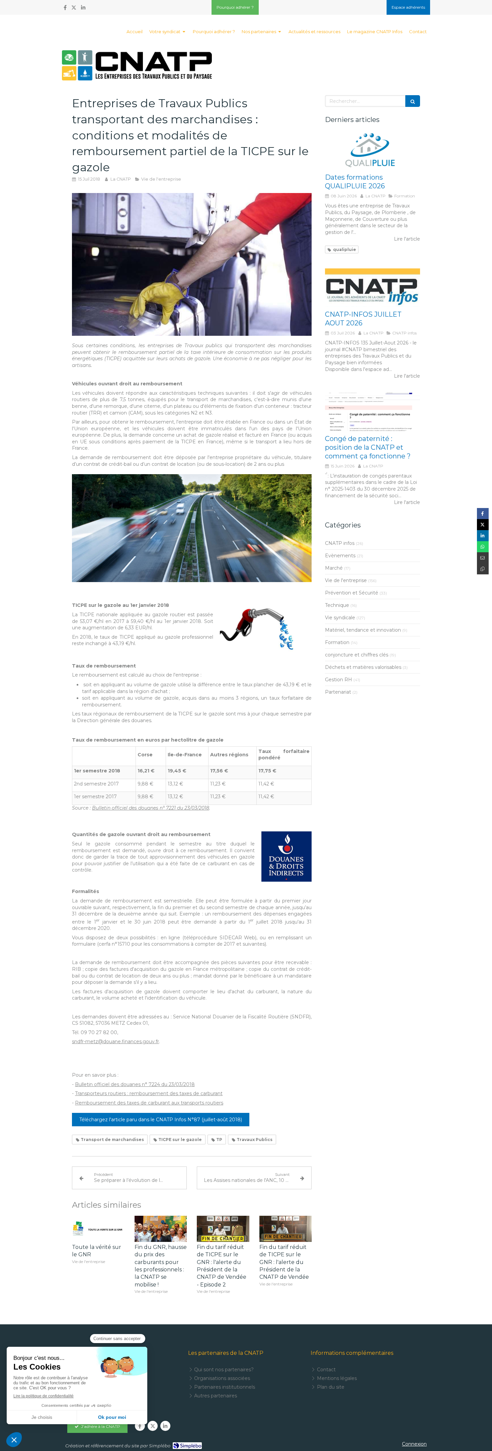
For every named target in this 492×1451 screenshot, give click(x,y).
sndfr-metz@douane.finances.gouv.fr (115, 1041)
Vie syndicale (340, 618)
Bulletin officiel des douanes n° (112, 1084)
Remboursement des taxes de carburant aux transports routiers (149, 1103)
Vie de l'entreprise (346, 580)
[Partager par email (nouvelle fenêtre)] (483, 557)
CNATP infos (339, 543)
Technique (337, 605)
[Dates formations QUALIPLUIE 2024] (372, 151)
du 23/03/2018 (177, 1084)
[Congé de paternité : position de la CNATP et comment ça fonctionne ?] (372, 412)
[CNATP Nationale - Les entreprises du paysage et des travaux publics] (137, 65)
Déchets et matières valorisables (363, 667)
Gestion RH (338, 680)
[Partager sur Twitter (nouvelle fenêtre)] (483, 524)
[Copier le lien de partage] (483, 568)
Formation (337, 642)
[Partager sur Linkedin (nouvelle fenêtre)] (483, 535)
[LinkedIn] (83, 9)
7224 (154, 1084)
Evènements (340, 556)
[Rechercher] (412, 101)
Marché (334, 568)
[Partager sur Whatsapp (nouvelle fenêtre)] (483, 546)
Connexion (414, 1444)
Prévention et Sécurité (351, 593)
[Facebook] (65, 9)
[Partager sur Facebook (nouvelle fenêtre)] (483, 513)
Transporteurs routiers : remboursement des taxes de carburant (149, 1093)
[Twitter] (73, 9)
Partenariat (338, 692)
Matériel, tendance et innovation (363, 630)
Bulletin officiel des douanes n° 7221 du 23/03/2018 (150, 808)
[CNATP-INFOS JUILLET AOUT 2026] (372, 287)
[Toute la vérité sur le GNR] (98, 1229)
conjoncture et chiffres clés (356, 655)
